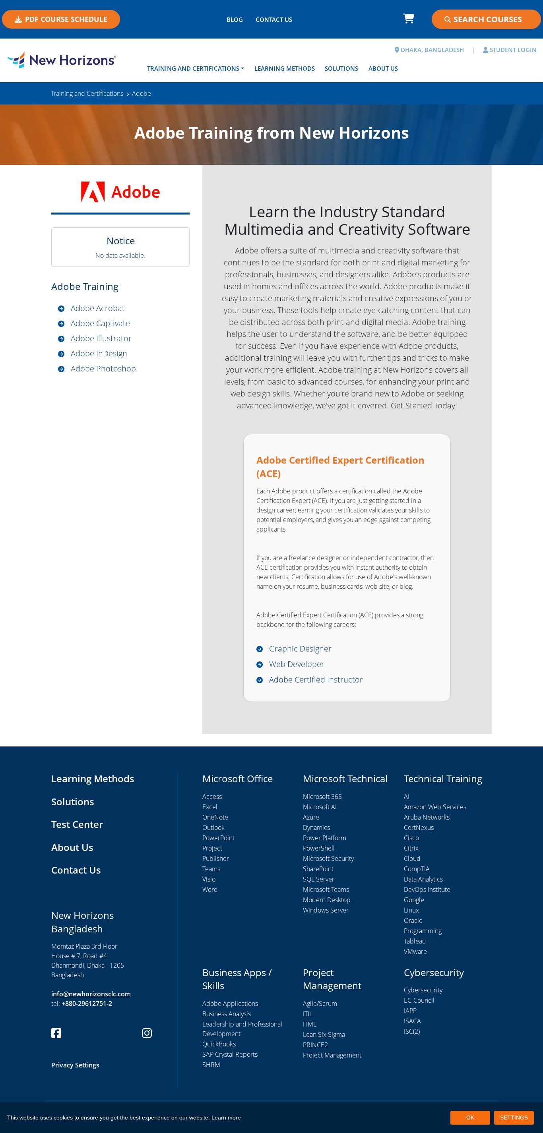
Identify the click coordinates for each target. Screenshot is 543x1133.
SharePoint (318, 868)
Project (212, 848)
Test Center (77, 824)
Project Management (332, 1055)
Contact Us (76, 869)
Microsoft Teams (326, 889)
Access (212, 796)
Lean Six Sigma (324, 1034)
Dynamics (316, 827)
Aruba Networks (427, 817)
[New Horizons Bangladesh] (68, 60)
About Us (383, 68)
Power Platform (324, 837)
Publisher (215, 858)
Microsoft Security (328, 858)
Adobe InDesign (99, 353)
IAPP (410, 1010)
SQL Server (318, 879)
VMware (415, 951)
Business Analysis (226, 1013)
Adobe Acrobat (98, 308)
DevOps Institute (427, 889)
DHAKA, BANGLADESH (431, 50)
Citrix (411, 848)
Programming (423, 930)
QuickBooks (219, 1044)
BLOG (235, 19)
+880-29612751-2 (87, 1003)
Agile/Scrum (320, 1003)
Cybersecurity (423, 990)
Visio (208, 879)
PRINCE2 (315, 1044)
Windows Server (326, 910)
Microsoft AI (320, 806)
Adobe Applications (230, 1003)
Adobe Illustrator (101, 338)
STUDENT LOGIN (512, 50)
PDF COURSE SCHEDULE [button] (66, 19)
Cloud (412, 858)
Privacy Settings (75, 1065)
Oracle (413, 920)
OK (470, 1117)
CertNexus (419, 827)
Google (414, 899)
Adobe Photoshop (103, 368)
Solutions (341, 68)
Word (210, 889)
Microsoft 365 (322, 796)
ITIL (307, 1013)
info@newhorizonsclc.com (91, 994)
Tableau (415, 941)
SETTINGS (514, 1117)
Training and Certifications (193, 68)
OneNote (215, 817)
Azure (311, 817)
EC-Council (419, 1000)
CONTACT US (274, 19)
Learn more (226, 1117)
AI (406, 796)
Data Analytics (423, 879)
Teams (211, 868)
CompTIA (417, 868)
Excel (209, 806)
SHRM (211, 1064)
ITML (309, 1024)
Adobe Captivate (100, 323)
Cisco (411, 837)
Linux (411, 910)
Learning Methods (284, 68)
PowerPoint (218, 837)
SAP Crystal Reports (230, 1054)
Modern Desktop (327, 899)
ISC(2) (412, 1031)
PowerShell (319, 848)
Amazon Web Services (435, 806)
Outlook (213, 827)
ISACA (412, 1021)
